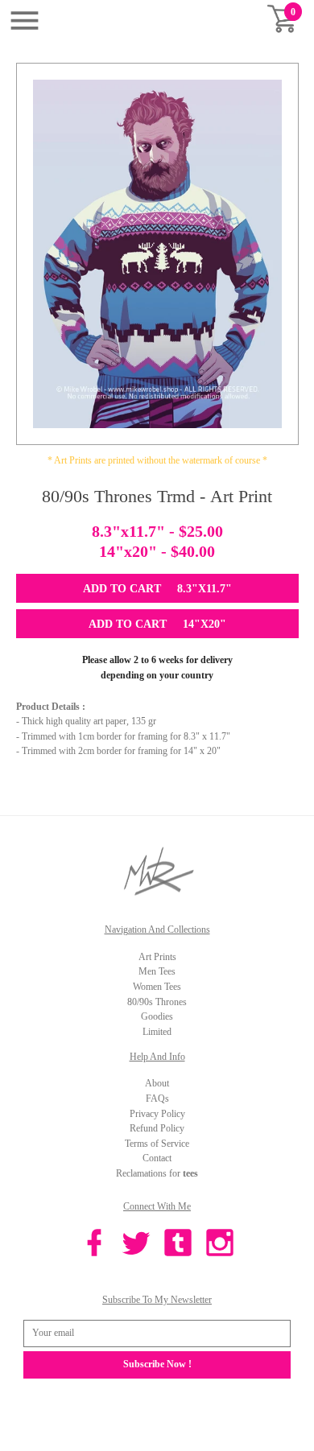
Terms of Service (157, 1143)
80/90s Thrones (157, 1002)
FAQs (157, 1098)
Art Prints (157, 957)
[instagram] (220, 1244)
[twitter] (136, 1244)
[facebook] (94, 1244)
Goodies (157, 1016)
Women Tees (157, 986)
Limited (157, 1031)
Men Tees (157, 971)
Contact (157, 1158)
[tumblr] (178, 1244)
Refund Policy (157, 1128)
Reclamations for (157, 1173)
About (157, 1083)
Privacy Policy (157, 1113)
